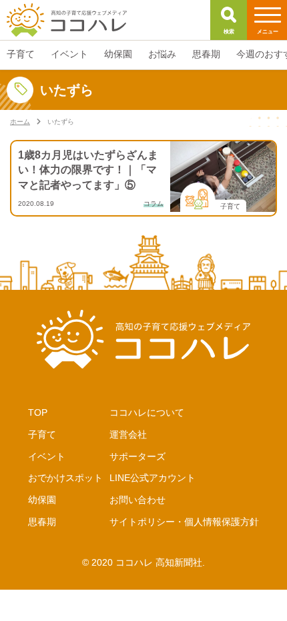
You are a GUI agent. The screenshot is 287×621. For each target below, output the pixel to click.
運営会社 (128, 434)
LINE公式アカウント (152, 477)
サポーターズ (137, 456)
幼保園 (42, 499)
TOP (37, 412)
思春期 (42, 521)
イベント (46, 456)
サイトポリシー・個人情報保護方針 (184, 521)
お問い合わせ (137, 499)
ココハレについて (146, 412)
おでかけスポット (65, 477)
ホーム (20, 121)
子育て (42, 434)
